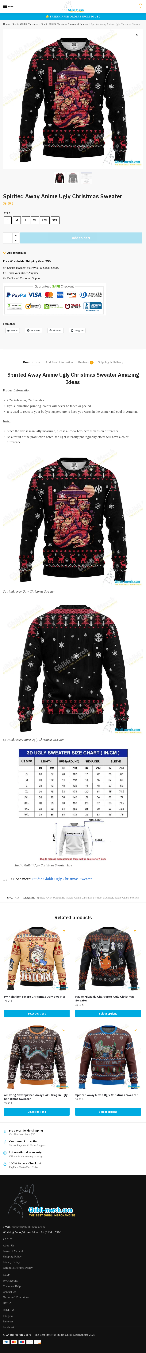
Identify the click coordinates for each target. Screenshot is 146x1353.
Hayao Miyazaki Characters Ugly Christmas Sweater (104, 998)
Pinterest (8, 1321)
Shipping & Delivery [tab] (110, 362)
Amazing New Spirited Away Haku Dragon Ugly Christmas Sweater (36, 1097)
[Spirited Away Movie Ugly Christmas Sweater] (108, 1057)
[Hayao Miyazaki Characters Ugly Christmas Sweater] (108, 958)
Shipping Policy (12, 1256)
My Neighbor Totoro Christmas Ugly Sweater (34, 996)
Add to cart (81, 238)
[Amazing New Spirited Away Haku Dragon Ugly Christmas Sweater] (37, 1057)
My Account (10, 1280)
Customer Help (12, 1286)
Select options (37, 1013)
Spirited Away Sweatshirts (51, 897)
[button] (137, 35)
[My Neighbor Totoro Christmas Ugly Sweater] (37, 958)
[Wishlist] (64, 931)
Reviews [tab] (83, 362)
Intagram (8, 1315)
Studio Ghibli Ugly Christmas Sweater (62, 879)
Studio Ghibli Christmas (25, 24)
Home (6, 24)
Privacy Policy (11, 1262)
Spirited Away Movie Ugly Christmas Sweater (106, 1095)
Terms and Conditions (16, 1297)
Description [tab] (31, 362)
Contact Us (9, 1291)
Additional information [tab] (59, 362)
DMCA (7, 1302)
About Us (8, 1245)
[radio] (7, 220)
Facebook (8, 1327)
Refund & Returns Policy (18, 1267)
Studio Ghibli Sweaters (126, 897)
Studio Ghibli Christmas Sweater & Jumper (64, 24)
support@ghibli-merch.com (28, 1226)
